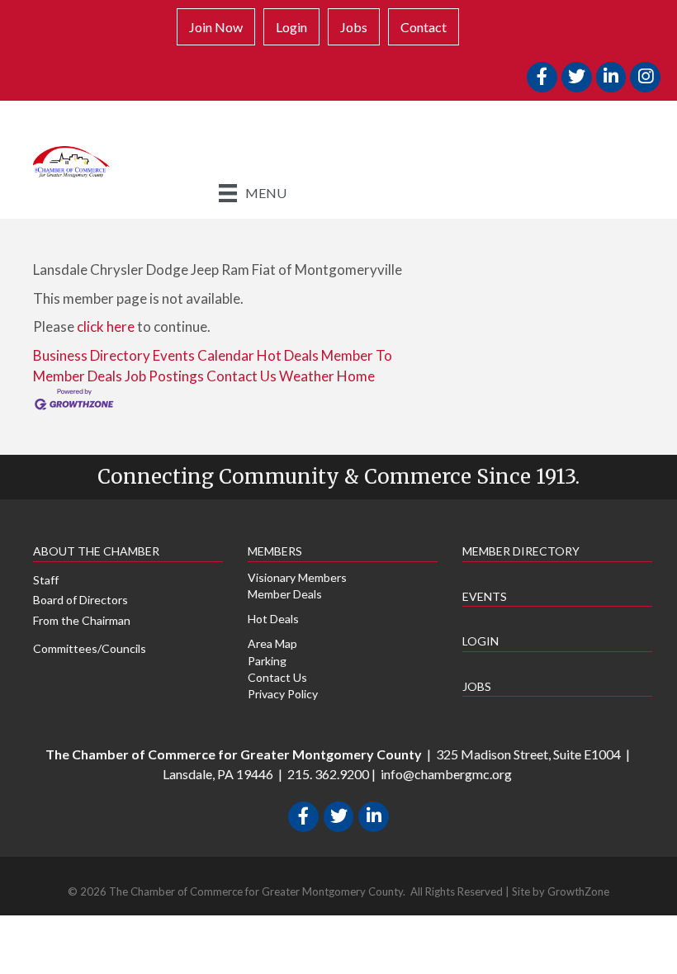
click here (106, 326)
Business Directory (91, 355)
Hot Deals (288, 355)
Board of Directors (80, 600)
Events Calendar (203, 355)
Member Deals (285, 594)
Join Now (216, 27)
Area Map (272, 643)
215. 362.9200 (328, 774)
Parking (267, 661)
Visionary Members (297, 577)
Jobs (353, 27)
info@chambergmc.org (446, 774)
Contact (423, 27)
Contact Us (241, 376)
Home (356, 376)
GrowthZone (578, 891)
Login (291, 27)
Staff (46, 580)
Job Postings (164, 376)
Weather (306, 376)
